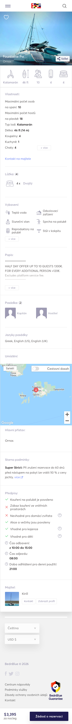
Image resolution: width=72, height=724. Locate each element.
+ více (44, 147)
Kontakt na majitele (18, 159)
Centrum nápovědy (17, 684)
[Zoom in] (67, 414)
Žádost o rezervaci (49, 716)
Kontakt (28, 601)
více (17, 477)
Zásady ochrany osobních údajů (26, 695)
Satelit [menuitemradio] (10, 368)
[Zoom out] (67, 421)
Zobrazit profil (46, 601)
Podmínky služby (16, 690)
